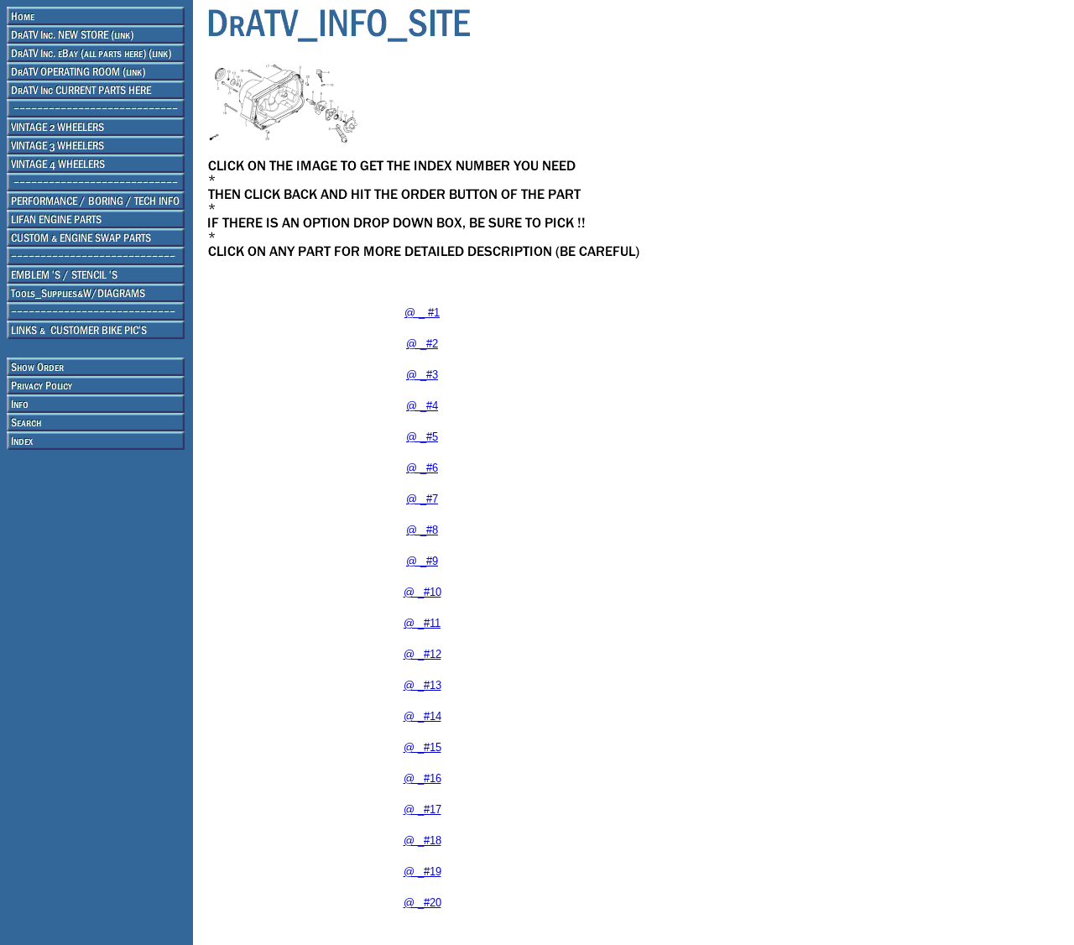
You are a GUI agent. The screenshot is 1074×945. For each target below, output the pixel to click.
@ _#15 (422, 747)
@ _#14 (422, 716)
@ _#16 (422, 778)
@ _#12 (422, 654)
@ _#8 (422, 530)
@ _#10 (422, 592)
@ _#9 (422, 561)
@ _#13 (422, 685)
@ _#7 (422, 499)
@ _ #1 (422, 312)
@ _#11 (422, 623)
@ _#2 (422, 343)
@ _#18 (422, 840)
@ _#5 (422, 437)
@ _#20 (422, 902)
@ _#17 (422, 809)
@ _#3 (422, 374)
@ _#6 (422, 468)
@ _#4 (422, 405)
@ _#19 (422, 871)
